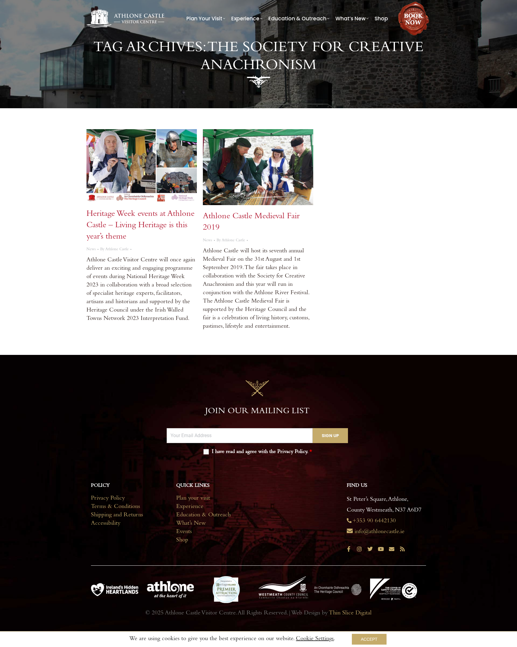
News (91, 249)
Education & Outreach (203, 515)
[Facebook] (348, 549)
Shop (182, 541)
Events (184, 532)
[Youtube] (380, 549)
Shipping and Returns (117, 515)
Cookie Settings (315, 639)
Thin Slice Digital (350, 614)
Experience (189, 507)
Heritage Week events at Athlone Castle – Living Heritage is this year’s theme (140, 225)
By (114, 249)
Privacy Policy (108, 499)
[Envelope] (391, 549)
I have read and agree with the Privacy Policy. (262, 452)
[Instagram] (359, 549)
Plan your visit (193, 499)
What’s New (191, 524)
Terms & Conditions (115, 507)
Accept (369, 639)
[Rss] (402, 549)
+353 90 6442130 (374, 521)
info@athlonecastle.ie (380, 532)
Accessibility (105, 524)
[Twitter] (370, 549)
